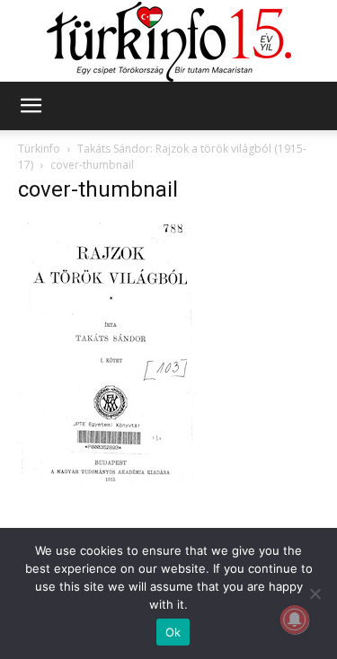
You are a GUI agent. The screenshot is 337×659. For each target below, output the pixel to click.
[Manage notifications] (294, 619)
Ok (173, 632)
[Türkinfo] (169, 42)
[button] (30, 106)
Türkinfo (39, 148)
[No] (315, 593)
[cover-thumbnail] (108, 480)
